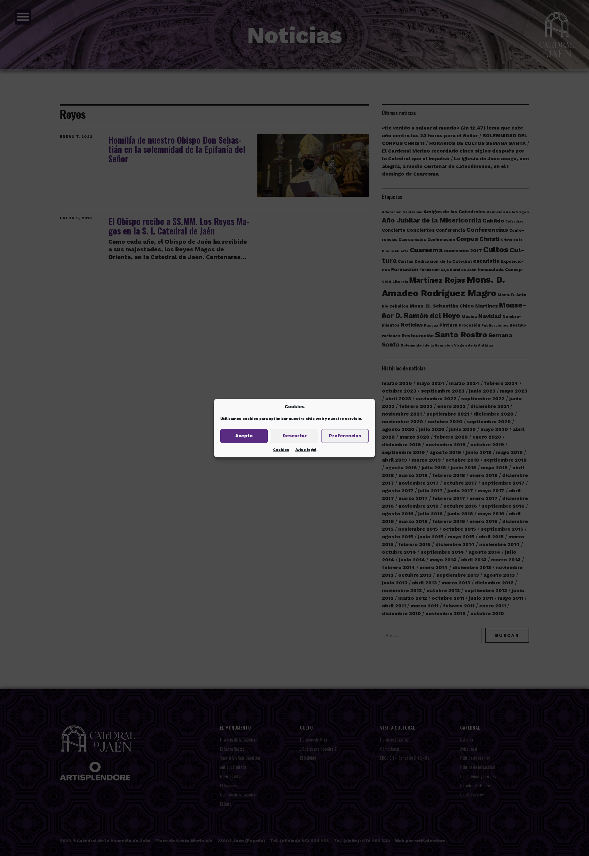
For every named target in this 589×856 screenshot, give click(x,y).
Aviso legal (305, 449)
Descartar (295, 436)
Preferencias (345, 436)
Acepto (244, 436)
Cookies (281, 449)
